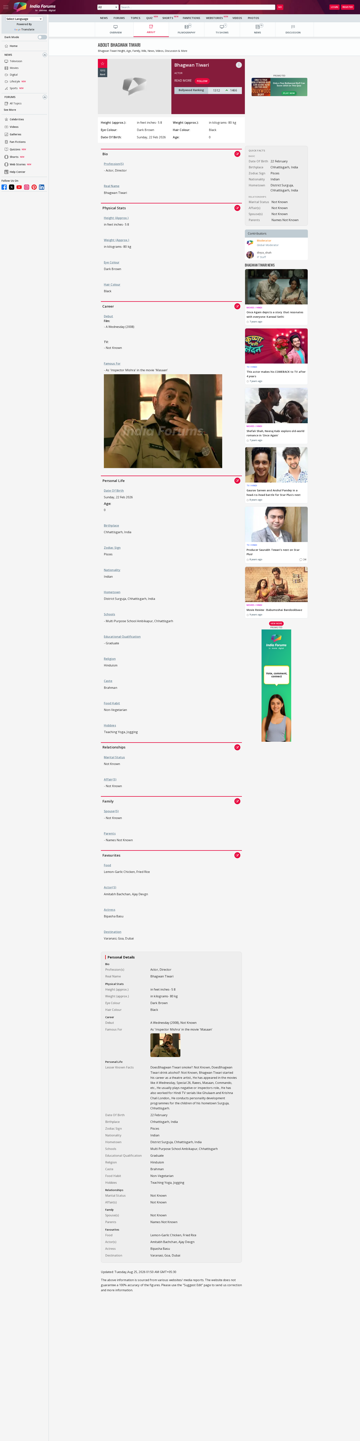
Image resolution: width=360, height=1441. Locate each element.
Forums (10, 97)
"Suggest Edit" (193, 1285)
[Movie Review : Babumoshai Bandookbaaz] (276, 584)
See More (10, 110)
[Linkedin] (41, 187)
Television (16, 61)
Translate (27, 29)
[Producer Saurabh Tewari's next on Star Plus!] (276, 524)
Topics (135, 18)
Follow (202, 81)
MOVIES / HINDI (254, 307)
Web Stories (18, 164)
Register (348, 7)
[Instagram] (26, 187)
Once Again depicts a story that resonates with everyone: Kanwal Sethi (275, 314)
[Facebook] (4, 187)
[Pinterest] (34, 187)
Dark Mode (11, 37)
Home (13, 46)
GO (280, 7)
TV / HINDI (252, 366)
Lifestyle (15, 81)
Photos (253, 18)
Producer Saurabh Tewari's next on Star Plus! (273, 552)
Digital (14, 75)
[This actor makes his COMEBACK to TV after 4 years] (276, 346)
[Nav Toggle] (5, 7)
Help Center (17, 172)
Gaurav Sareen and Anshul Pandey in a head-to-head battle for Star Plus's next (274, 493)
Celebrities (17, 119)
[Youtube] (19, 187)
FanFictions (191, 18)
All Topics (16, 103)
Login (334, 7)
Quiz (149, 18)
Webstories (214, 18)
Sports (14, 88)
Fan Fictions (18, 142)
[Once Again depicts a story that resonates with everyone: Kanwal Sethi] (276, 286)
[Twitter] (11, 187)
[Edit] (237, 154)
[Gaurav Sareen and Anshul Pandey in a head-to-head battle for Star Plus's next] (276, 465)
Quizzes (15, 149)
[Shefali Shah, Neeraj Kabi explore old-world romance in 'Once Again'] (276, 405)
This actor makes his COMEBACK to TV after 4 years (276, 374)
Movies (14, 68)
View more (276, 623)
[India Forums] (34, 7)
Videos (14, 127)
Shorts (14, 157)
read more (183, 80)
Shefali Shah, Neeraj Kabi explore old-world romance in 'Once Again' (275, 433)
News (8, 55)
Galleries (15, 134)
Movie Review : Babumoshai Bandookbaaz (274, 610)
